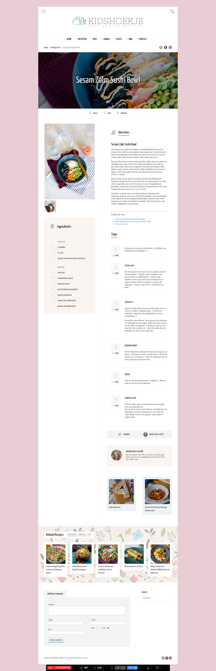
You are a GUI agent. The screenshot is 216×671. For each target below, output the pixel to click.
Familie (107, 39)
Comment (126, 434)
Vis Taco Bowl (122, 224)
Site (49, 629)
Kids (95, 39)
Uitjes (119, 39)
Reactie (51, 604)
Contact (143, 39)
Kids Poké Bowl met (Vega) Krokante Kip (133, 221)
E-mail (93, 620)
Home (69, 39)
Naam (50, 620)
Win (130, 39)
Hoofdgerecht (55, 48)
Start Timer (132, 668)
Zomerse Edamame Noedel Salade (130, 219)
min (122, 668)
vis (89, 535)
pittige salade (135, 189)
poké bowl (82, 535)
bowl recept (72, 535)
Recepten (82, 39)
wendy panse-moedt (156, 434)
